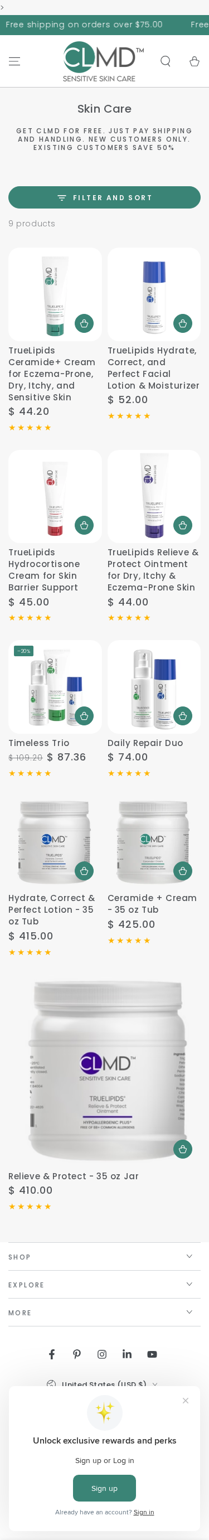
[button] (165, 61)
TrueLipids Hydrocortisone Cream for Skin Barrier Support (44, 569)
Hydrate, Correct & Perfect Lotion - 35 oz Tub (51, 909)
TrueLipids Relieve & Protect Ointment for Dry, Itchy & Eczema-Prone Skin (153, 569)
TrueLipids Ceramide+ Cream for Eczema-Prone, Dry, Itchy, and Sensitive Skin (52, 374)
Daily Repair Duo (146, 743)
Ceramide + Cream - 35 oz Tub (153, 904)
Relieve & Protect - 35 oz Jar (73, 1176)
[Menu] (14, 61)
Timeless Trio (39, 743)
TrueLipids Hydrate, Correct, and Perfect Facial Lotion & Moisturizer (154, 368)
